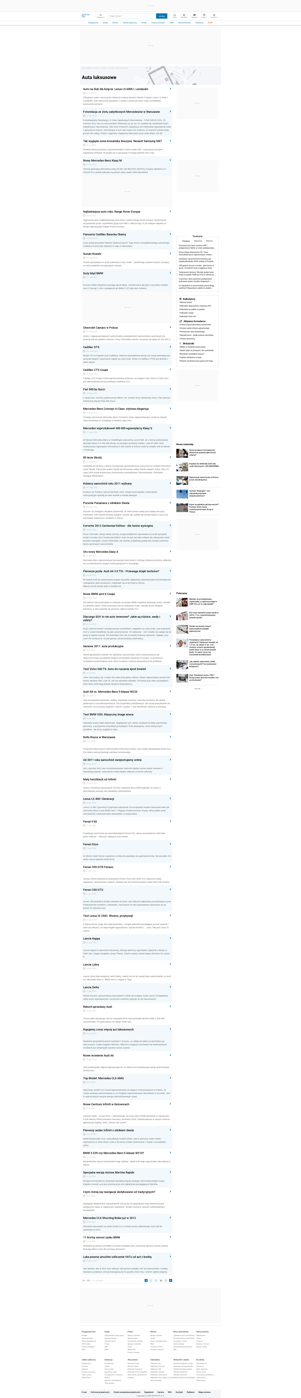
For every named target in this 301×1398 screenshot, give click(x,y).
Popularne (186, 241)
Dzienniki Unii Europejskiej (137, 1372)
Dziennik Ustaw (133, 1363)
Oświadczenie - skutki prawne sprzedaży (197, 335)
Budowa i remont (202, 1344)
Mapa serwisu (204, 1392)
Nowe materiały (184, 444)
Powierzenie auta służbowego (192, 332)
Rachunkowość (87, 1338)
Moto (172, 23)
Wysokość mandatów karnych (192, 354)
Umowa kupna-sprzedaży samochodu (195, 325)
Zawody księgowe (88, 1347)
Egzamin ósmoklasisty (113, 1380)
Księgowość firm (88, 1332)
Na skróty (200, 1360)
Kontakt (179, 1392)
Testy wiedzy (109, 1383)
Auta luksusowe (122, 68)
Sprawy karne (133, 1338)
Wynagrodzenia (110, 1338)
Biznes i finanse (156, 1335)
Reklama (190, 1392)
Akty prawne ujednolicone (137, 1375)
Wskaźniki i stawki (181, 1360)
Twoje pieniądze (158, 23)
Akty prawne (133, 1360)
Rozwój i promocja (88, 1372)
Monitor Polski (133, 1366)
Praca (130, 1347)
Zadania (85, 1369)
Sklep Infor (132, 1349)
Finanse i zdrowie (157, 1349)
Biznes (115, 23)
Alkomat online (186, 302)
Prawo (144, 23)
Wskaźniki (188, 343)
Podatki (84, 1335)
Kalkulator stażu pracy (158, 1375)
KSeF (210, 23)
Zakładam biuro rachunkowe (184, 1335)
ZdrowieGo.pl (201, 1363)
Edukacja (199, 23)
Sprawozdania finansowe (182, 1347)
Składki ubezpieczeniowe (182, 1369)
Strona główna (87, 68)
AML (175, 1349)
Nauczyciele (109, 1369)
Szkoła (107, 1366)
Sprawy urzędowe (134, 1344)
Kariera (161, 1392)
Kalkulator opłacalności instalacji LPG (195, 306)
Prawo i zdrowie (133, 1352)
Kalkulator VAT (155, 1369)
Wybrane (209, 241)
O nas (84, 1392)
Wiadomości (200, 1335)
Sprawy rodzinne (134, 1335)
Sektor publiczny (130, 23)
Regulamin (149, 1392)
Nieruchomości (184, 23)
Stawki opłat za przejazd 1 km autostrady (197, 350)
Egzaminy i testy (111, 1372)
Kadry (105, 23)
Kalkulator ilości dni (188, 316)
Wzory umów (201, 1372)
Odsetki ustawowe (180, 1375)
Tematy (103, 68)
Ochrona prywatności (100, 1392)
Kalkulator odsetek (157, 1372)
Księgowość (93, 23)
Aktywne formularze (195, 321)
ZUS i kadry (86, 1344)
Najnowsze (198, 241)
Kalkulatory (189, 299)
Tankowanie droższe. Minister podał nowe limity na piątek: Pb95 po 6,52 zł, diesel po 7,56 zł (196, 273)
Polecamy (181, 593)
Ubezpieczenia (110, 1341)
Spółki (152, 1338)
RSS (170, 1392)
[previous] (146, 1280)
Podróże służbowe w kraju (191, 357)
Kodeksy (131, 1377)
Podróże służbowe (180, 1372)
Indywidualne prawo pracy (114, 1335)
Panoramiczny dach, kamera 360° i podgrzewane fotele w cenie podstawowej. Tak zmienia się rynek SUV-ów (196, 246)
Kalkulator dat (155, 1363)
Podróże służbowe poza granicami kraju (196, 361)
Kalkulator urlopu (187, 313)
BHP (106, 1347)
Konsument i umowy (135, 1341)
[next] (170, 1280)
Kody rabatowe (202, 1369)
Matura (107, 1377)
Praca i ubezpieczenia (158, 1341)
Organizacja (86, 1363)
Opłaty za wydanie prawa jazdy (193, 347)
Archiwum (200, 1366)
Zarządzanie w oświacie (113, 1375)
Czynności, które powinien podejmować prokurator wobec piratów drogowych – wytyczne (195, 280)
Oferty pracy (201, 1380)
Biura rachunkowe (181, 1332)
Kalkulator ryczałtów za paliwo (192, 309)
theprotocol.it (201, 1377)
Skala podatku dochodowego (184, 1377)
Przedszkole (109, 1363)
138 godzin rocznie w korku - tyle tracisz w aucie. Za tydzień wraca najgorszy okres (196, 267)
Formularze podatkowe (205, 1375)
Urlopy (107, 1344)
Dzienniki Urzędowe (135, 1369)
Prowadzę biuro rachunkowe (184, 1338)
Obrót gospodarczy (89, 1341)
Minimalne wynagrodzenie (183, 1366)
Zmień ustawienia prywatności (127, 1392)
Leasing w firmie (156, 1347)
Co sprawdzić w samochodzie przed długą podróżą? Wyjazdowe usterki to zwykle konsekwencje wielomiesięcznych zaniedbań (196, 287)
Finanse (199, 1341)
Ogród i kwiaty (201, 1347)
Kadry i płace (86, 1375)
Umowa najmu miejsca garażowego (194, 328)
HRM (106, 1349)
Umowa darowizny (187, 339)
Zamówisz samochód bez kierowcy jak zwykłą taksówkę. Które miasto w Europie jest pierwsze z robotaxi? (196, 260)
